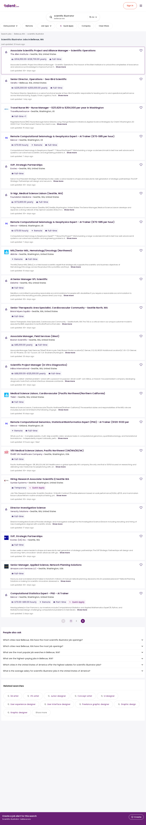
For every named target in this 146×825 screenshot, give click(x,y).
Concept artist (85, 696)
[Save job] (141, 50)
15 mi (91, 17)
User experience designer (23, 704)
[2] (83, 621)
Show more (61, 67)
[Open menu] (141, 5)
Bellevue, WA (19, 34)
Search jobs (6, 34)
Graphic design (128, 704)
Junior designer (58, 696)
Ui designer (109, 696)
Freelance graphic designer (95, 704)
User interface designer (58, 704)
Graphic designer (18, 712)
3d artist (14, 696)
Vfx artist (34, 696)
